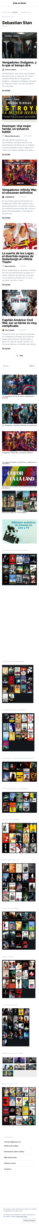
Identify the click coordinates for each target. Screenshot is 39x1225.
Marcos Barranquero (12, 136)
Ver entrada (6, 90)
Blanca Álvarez (10, 266)
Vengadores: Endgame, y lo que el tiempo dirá (19, 64)
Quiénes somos (10, 1163)
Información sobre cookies (14, 1152)
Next (21, 356)
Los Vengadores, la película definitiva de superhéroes (19, 425)
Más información (10, 1157)
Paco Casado (9, 330)
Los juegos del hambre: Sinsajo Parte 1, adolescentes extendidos (19, 462)
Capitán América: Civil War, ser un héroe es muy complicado (19, 323)
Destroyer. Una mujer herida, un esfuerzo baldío (16, 129)
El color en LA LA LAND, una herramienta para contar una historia (19, 487)
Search (31, 366)
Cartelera (8, 36)
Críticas (16, 36)
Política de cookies (21, 1216)
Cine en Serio (19, 3)
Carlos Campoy (10, 69)
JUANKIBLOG (9, 197)
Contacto (7, 1169)
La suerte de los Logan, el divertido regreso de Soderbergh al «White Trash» (18, 257)
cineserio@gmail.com (12, 1142)
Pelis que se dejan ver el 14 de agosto (14, 512)
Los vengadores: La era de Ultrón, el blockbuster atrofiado (18, 397)
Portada (14, 12)
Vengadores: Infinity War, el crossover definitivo (19, 191)
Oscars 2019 (25, 163)
